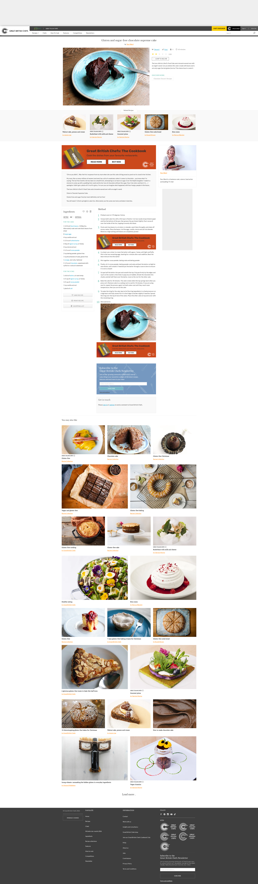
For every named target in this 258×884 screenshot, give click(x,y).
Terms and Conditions (129, 869)
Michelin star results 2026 (93, 831)
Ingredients (88, 836)
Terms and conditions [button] (105, 392)
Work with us (127, 822)
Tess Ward (130, 44)
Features (88, 846)
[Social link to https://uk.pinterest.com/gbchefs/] (164, 814)
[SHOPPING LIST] (90, 212)
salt (71, 288)
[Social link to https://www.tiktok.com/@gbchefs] (175, 814)
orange (67, 260)
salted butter (75, 240)
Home (87, 816)
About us (125, 848)
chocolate (74, 263)
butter (72, 275)
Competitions (89, 856)
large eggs (68, 234)
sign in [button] (105, 405)
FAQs (124, 842)
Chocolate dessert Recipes (163, 79)
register (112, 405)
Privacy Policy (127, 863)
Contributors (127, 858)
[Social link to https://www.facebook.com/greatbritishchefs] (161, 814)
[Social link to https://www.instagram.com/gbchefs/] (168, 814)
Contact (125, 816)
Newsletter (88, 861)
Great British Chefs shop (130, 832)
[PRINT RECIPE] (87, 212)
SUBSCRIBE (111, 388)
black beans (74, 226)
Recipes (87, 821)
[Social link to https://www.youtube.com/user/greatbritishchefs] (171, 814)
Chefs (87, 826)
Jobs (124, 853)
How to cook (89, 851)
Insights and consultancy (130, 827)
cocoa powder (75, 250)
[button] (35, 33)
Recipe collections (91, 841)
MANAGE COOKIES (73, 818)
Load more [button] (128, 794)
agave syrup (73, 244)
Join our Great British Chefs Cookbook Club (136, 837)
